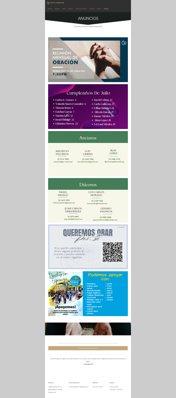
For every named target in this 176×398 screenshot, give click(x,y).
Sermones (57, 8)
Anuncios (106, 8)
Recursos (70, 8)
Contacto (99, 8)
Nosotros (50, 8)
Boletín (64, 8)
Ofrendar (92, 8)
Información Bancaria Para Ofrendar (88, 348)
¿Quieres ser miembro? (81, 8)
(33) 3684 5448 (97, 387)
